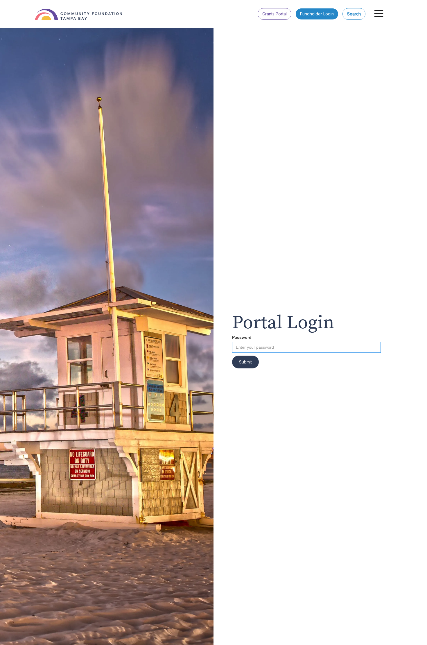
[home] (81, 10)
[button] (378, 13)
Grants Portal (274, 13)
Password (242, 337)
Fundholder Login (317, 13)
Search (354, 13)
